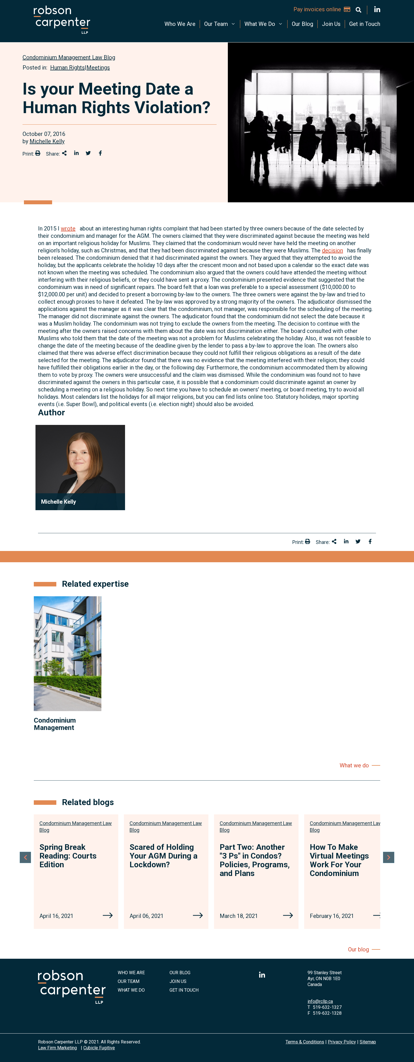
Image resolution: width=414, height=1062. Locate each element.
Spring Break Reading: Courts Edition (68, 856)
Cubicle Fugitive (99, 1047)
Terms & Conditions (305, 1042)
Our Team (216, 24)
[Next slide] (388, 857)
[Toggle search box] (358, 10)
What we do (354, 765)
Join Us (331, 24)
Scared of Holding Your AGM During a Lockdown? (163, 856)
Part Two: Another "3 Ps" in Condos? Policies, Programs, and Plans (255, 860)
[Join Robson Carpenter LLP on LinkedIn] (377, 10)
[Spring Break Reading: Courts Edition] (108, 916)
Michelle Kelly (47, 141)
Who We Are (179, 24)
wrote (68, 228)
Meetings (98, 67)
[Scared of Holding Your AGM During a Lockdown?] (198, 916)
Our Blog (302, 24)
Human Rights (67, 67)
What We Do (259, 24)
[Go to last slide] (25, 857)
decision (332, 250)
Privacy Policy (342, 1042)
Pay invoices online (317, 9)
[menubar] (246, 24)
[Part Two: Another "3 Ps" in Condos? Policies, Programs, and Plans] (288, 916)
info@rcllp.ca (320, 1001)
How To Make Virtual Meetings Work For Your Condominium (339, 860)
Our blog (358, 949)
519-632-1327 (327, 1007)
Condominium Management (55, 724)
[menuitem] (180, 24)
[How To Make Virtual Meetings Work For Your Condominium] (378, 916)
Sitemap (368, 1042)
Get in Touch (364, 24)
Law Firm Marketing (57, 1047)
